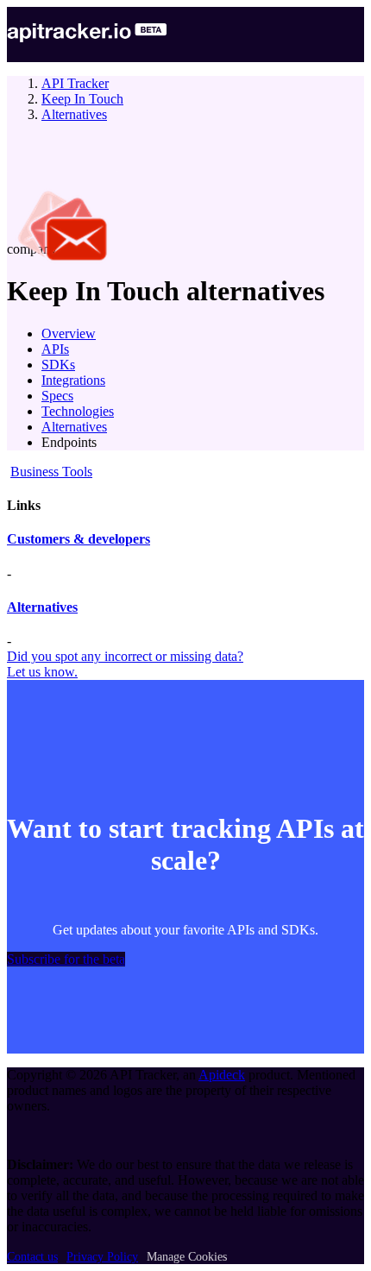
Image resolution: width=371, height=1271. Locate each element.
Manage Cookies (187, 1256)
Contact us (32, 1256)
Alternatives (74, 114)
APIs (55, 349)
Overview (68, 333)
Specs (57, 395)
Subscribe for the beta (66, 959)
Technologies (77, 411)
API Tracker (75, 83)
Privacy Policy (102, 1256)
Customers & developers (78, 539)
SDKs (58, 364)
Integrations (73, 380)
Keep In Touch (82, 98)
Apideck (221, 1074)
